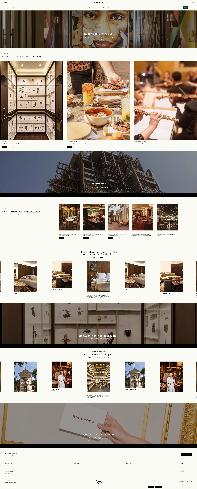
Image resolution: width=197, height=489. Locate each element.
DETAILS (10, 146)
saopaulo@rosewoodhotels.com (9, 469)
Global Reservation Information (9, 471)
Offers (87, 7)
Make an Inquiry (7, 473)
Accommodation (91, 7)
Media (68, 471)
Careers (69, 469)
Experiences (105, 7)
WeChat (127, 466)
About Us (69, 466)
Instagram (127, 469)
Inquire (4, 146)
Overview (83, 7)
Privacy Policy (183, 469)
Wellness (100, 7)
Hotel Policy (182, 471)
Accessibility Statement (184, 466)
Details (134, 238)
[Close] (195, 487)
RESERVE (69, 146)
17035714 (12, 480)
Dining (97, 7)
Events (109, 7)
